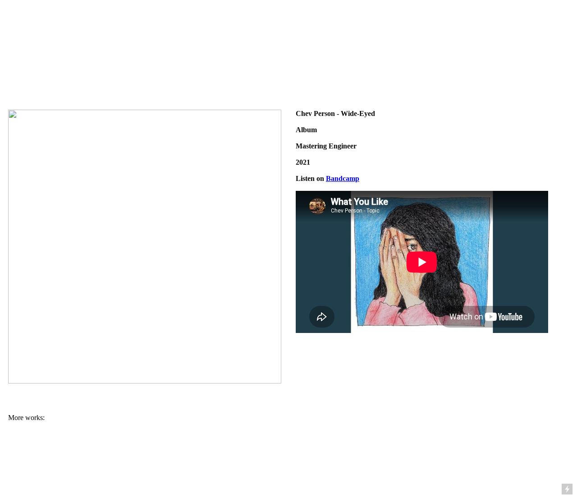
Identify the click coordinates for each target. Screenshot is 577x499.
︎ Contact (489, 16)
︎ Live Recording (392, 16)
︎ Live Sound (269, 16)
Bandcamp (342, 178)
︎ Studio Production (170, 16)
